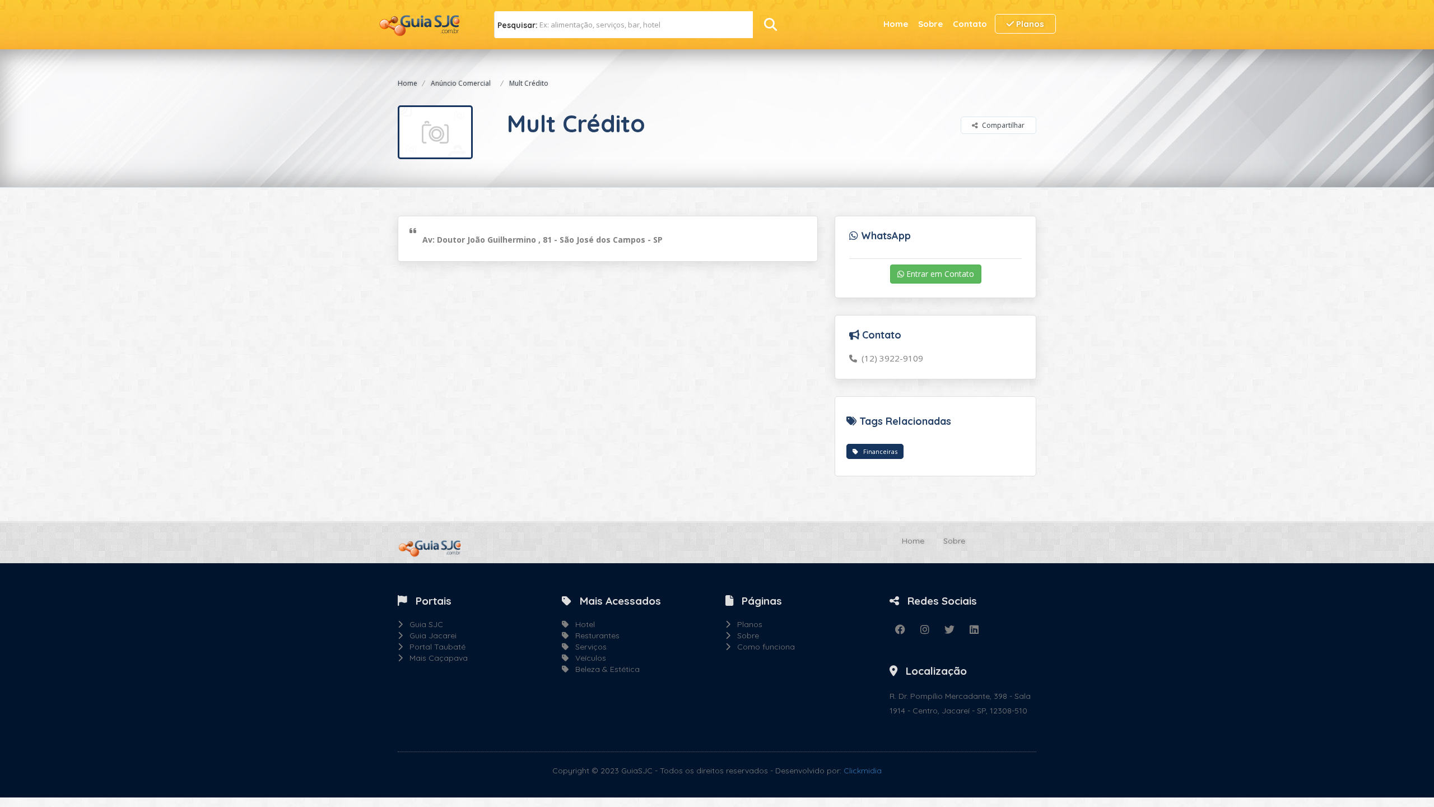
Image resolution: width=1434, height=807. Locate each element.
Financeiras (877, 451)
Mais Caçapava (435, 658)
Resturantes (594, 635)
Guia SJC (423, 624)
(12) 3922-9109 (890, 358)
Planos (1029, 23)
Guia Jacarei (430, 635)
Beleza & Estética (604, 669)
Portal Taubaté (434, 647)
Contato (970, 23)
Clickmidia (863, 771)
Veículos (587, 658)
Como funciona (762, 647)
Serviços (588, 647)
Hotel (582, 624)
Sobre (930, 23)
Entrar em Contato (939, 273)
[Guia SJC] (420, 24)
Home (895, 23)
